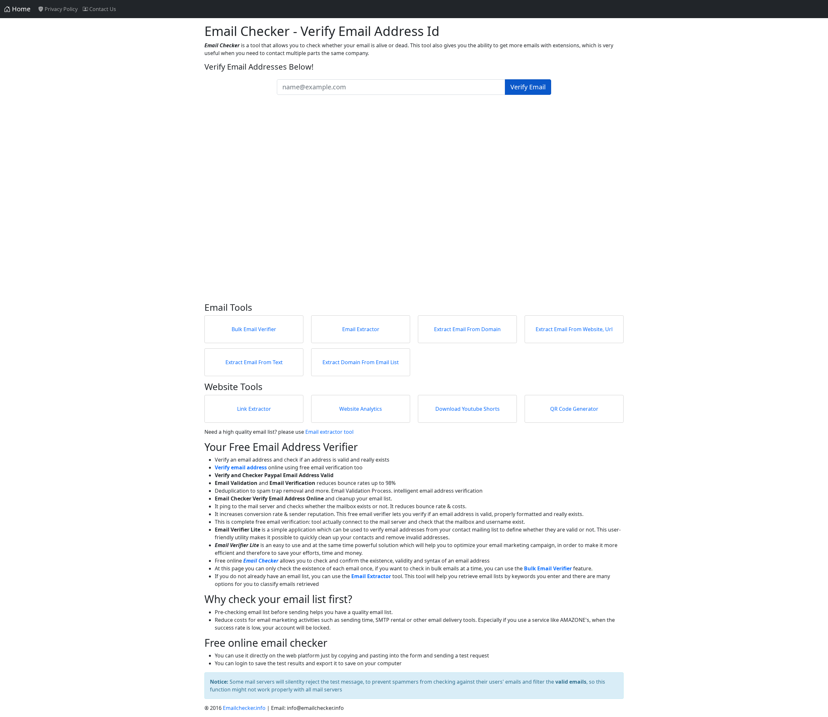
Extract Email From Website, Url (574, 329)
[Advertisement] (398, 205)
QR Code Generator (574, 408)
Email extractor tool (329, 431)
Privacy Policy (60, 9)
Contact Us (102, 9)
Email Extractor (360, 329)
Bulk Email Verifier (254, 329)
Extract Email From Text (254, 362)
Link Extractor (254, 408)
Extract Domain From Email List (360, 362)
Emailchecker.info (244, 707)
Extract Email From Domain (467, 329)
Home (20, 9)
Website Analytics (360, 408)
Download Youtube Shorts (467, 408)
